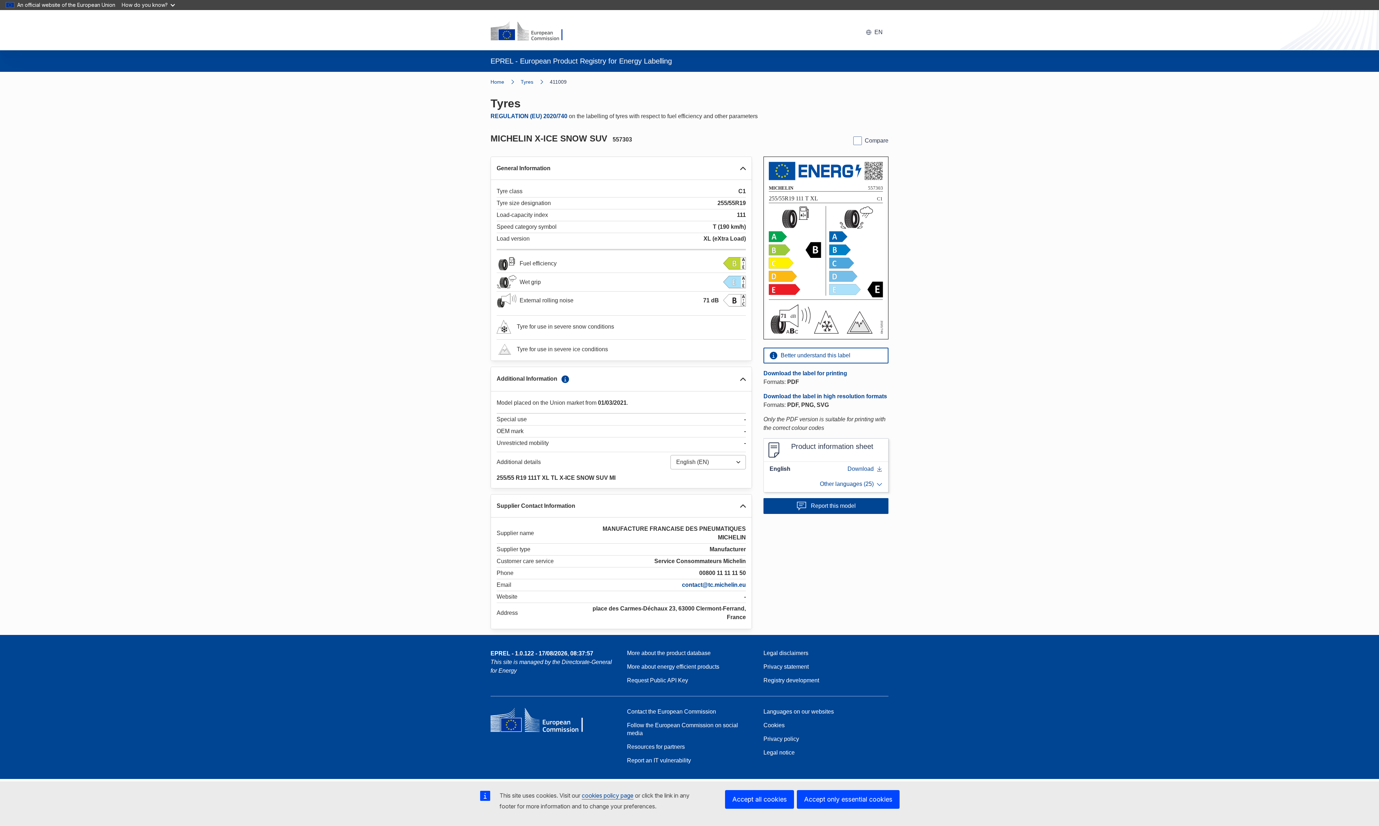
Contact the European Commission (671, 712)
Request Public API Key (657, 680)
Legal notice (779, 753)
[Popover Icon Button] (565, 379)
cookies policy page (607, 795)
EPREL (542, 653)
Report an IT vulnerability (659, 760)
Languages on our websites (798, 712)
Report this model (833, 506)
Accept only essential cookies (848, 799)
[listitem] (535, 82)
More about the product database (669, 653)
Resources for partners (656, 747)
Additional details (519, 462)
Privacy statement (786, 667)
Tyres (527, 82)
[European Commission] (531, 32)
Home (497, 82)
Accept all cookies (759, 799)
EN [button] (878, 32)
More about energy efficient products (673, 667)
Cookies (774, 725)
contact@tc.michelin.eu (714, 585)
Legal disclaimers (785, 653)
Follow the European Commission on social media (682, 729)
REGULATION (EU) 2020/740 (529, 116)
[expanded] (743, 168)
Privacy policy (781, 739)
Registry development (791, 680)
